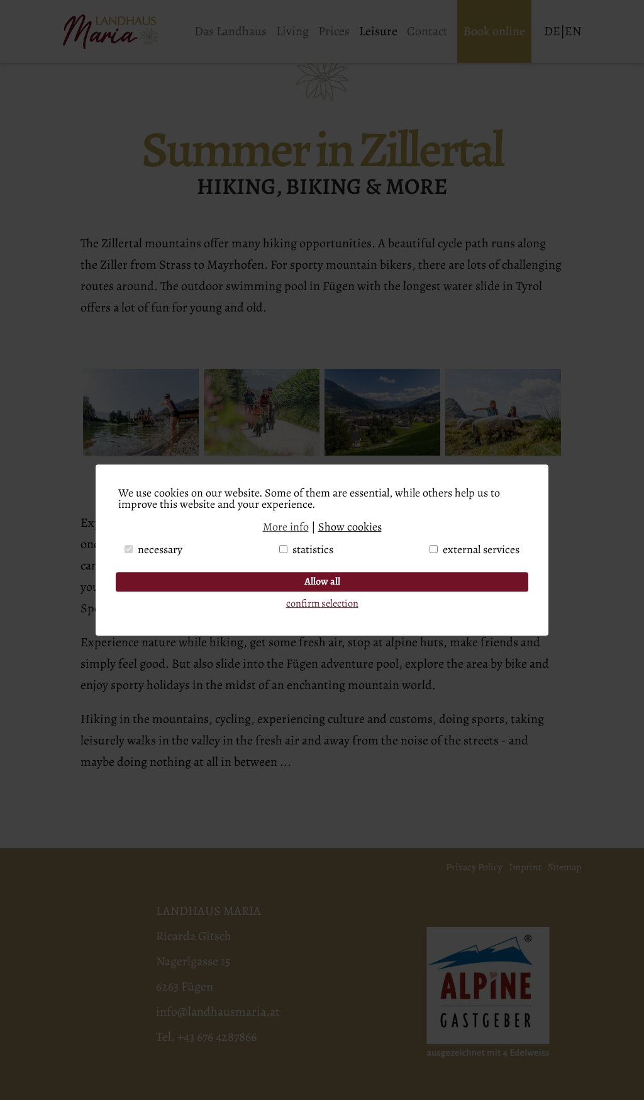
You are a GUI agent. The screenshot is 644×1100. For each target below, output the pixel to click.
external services (481, 549)
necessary (160, 549)
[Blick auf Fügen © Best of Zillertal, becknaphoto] (382, 451)
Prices (334, 31)
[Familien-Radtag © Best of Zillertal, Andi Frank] (261, 451)
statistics (312, 549)
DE (552, 31)
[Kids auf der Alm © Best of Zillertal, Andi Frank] (503, 451)
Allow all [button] (322, 581)
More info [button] (286, 526)
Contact (427, 31)
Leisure (378, 31)
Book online (494, 31)
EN (573, 31)
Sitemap (564, 867)
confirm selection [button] (322, 603)
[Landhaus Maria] (121, 31)
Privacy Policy (474, 867)
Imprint (525, 867)
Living (292, 31)
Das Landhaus (230, 31)
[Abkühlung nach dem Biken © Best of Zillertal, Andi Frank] (141, 451)
